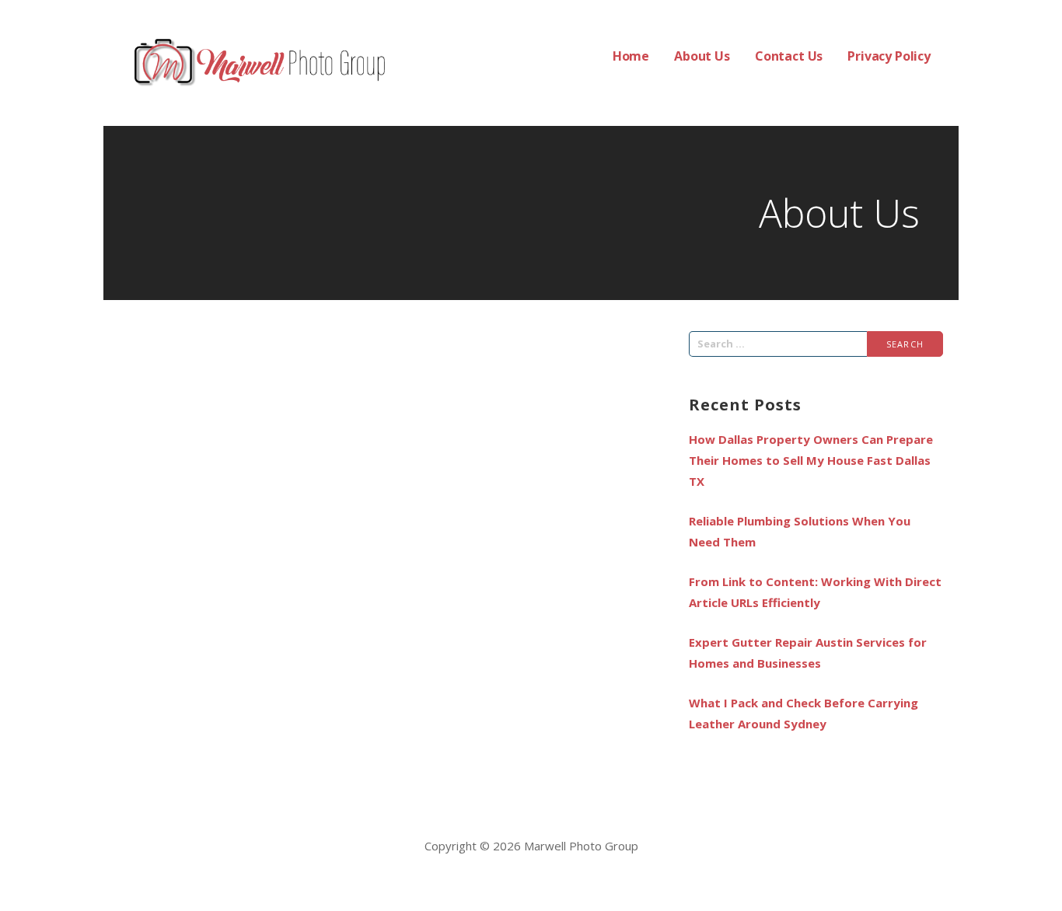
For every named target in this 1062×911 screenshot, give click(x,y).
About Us (702, 56)
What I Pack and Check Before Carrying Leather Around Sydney (803, 713)
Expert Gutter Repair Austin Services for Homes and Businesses (808, 652)
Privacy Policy (889, 56)
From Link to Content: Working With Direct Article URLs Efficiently (815, 592)
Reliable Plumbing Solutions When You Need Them (799, 531)
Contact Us (789, 56)
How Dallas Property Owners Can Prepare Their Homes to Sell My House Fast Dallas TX (811, 460)
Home (631, 56)
